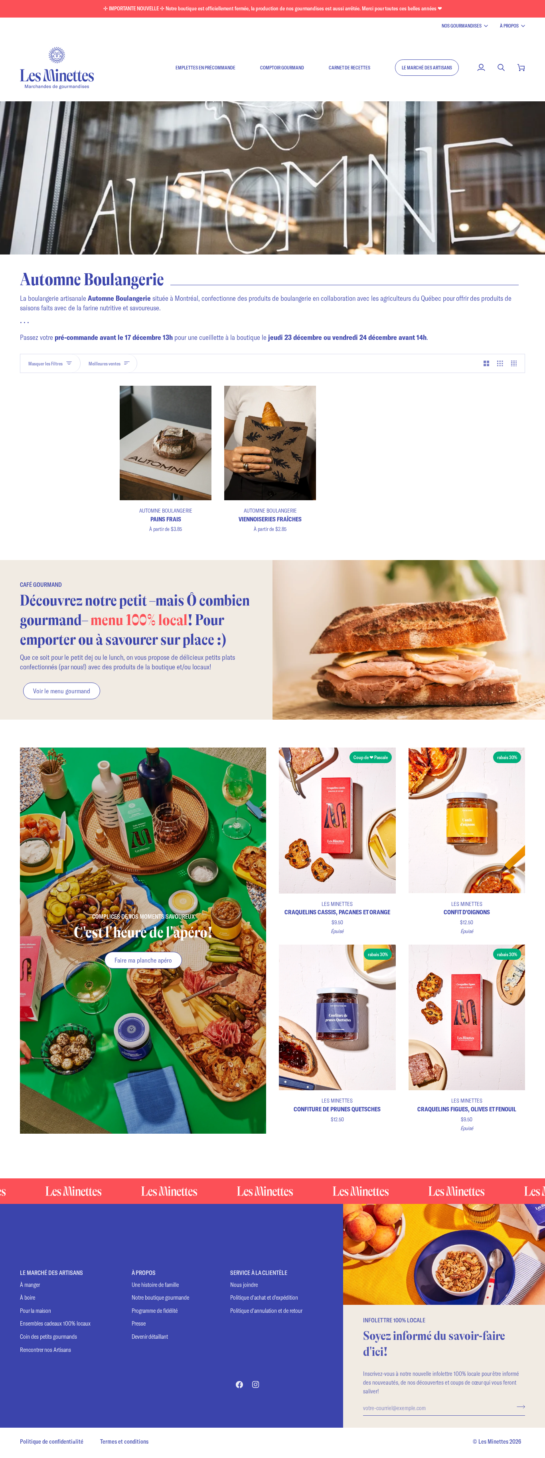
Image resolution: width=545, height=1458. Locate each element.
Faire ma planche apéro (143, 960)
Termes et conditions (124, 1441)
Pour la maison (35, 1310)
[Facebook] (239, 1384)
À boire (27, 1297)
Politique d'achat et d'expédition (264, 1297)
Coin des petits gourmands (48, 1336)
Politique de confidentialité (51, 1441)
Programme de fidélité (155, 1310)
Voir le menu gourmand (61, 690)
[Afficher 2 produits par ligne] (487, 363)
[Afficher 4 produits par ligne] (516, 363)
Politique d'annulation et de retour (266, 1310)
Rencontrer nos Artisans (45, 1349)
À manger (30, 1284)
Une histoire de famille (155, 1284)
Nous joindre (244, 1284)
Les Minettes (493, 1441)
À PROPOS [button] (144, 1272)
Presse (139, 1323)
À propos (509, 25)
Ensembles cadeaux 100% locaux (55, 1323)
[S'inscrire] (518, 1406)
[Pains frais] (165, 443)
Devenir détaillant (150, 1336)
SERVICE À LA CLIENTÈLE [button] (258, 1272)
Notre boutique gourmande (160, 1297)
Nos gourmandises (462, 25)
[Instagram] (255, 1384)
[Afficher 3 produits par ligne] (500, 363)
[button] (427, 67)
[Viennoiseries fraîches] (270, 443)
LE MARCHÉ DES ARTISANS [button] (51, 1272)
